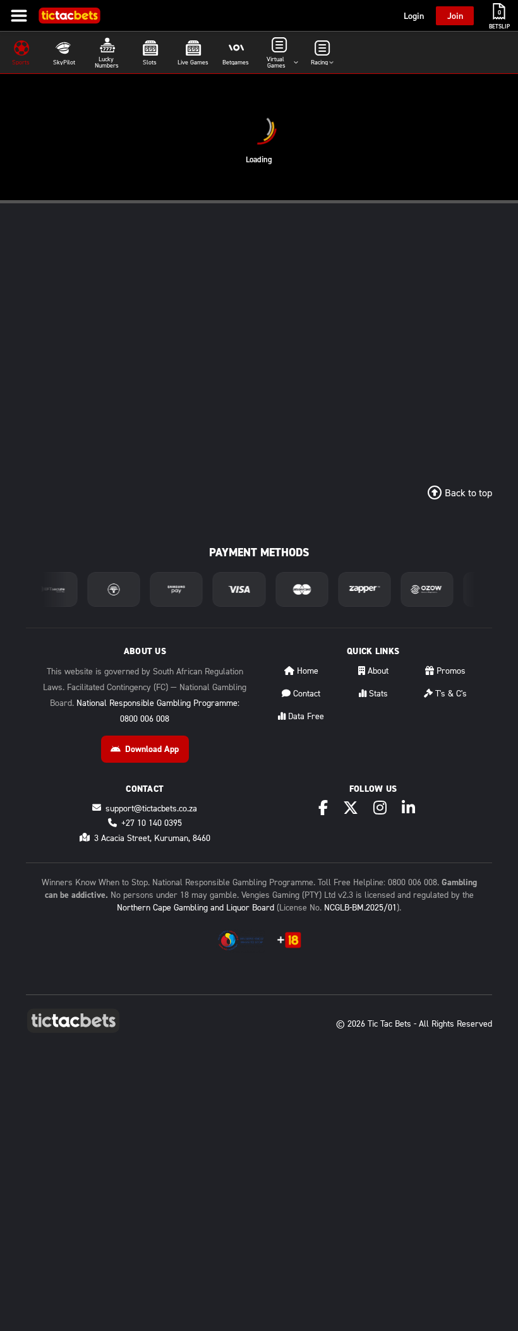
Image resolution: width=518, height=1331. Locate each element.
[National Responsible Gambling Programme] (240, 940)
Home (306, 670)
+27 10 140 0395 (151, 822)
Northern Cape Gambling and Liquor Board (195, 907)
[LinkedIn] (408, 807)
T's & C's (450, 693)
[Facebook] (323, 807)
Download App (152, 749)
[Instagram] (380, 807)
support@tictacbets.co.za (151, 808)
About (376, 670)
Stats (377, 693)
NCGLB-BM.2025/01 (360, 907)
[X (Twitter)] (350, 807)
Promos (450, 670)
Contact (305, 693)
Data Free (305, 715)
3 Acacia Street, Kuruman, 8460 (152, 837)
